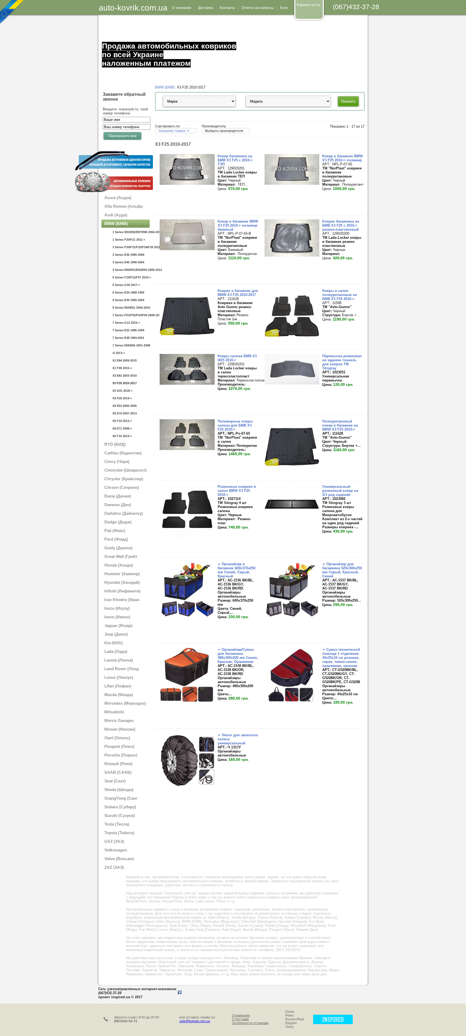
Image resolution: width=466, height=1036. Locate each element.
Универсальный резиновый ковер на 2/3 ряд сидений (340, 491)
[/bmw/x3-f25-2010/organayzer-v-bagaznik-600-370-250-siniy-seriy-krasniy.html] (187, 616)
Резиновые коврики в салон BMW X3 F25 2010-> (237, 491)
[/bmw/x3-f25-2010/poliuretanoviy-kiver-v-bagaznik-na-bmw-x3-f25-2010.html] (292, 473)
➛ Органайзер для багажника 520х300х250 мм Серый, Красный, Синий (342, 570)
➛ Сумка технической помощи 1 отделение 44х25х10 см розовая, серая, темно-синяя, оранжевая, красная (341, 658)
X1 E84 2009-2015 (124, 360)
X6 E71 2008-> (122, 428)
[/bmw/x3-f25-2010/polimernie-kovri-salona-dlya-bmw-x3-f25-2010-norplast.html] (187, 449)
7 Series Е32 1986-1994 (128, 330)
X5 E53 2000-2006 (124, 405)
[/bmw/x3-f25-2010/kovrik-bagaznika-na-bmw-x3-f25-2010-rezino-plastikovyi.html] (292, 255)
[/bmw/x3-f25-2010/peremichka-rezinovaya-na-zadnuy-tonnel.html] (292, 383)
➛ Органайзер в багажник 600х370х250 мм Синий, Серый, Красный (236, 570)
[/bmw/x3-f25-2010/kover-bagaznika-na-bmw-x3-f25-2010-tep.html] (187, 184)
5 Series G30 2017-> (126, 285)
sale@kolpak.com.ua (194, 1021)
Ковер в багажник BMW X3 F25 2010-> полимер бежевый (238, 225)
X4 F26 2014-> (122, 398)
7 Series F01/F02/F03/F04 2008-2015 (131, 315)
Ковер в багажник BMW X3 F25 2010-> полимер (342, 158)
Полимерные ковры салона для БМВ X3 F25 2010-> (235, 425)
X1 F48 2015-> (122, 368)
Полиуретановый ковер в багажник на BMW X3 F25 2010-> (340, 425)
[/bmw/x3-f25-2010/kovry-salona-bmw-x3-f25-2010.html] (187, 383)
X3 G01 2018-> (122, 390)
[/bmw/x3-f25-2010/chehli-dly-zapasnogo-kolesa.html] (187, 787)
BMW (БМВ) (165, 87)
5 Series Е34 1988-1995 (128, 292)
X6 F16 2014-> (122, 436)
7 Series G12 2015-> (126, 322)
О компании (241, 1015)
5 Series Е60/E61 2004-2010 (131, 307)
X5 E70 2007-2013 (124, 413)
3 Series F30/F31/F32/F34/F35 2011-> (131, 247)
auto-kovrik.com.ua (133, 7)
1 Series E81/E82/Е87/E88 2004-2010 (131, 232)
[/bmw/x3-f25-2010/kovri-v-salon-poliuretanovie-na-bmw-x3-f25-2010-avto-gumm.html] (292, 342)
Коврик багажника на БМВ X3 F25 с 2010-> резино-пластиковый (340, 225)
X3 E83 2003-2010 (124, 375)
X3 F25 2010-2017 (124, 383)
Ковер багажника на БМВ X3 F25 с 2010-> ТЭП (235, 160)
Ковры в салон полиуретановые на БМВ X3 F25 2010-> (339, 295)
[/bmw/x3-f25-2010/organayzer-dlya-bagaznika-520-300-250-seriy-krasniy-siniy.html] (292, 616)
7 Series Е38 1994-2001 (128, 337)
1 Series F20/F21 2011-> (128, 239)
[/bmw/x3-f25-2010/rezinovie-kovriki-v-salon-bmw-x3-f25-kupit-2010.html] (187, 538)
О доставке (240, 1019)
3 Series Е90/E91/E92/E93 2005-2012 (131, 269)
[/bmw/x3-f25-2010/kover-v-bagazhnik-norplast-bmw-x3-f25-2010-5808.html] (187, 249)
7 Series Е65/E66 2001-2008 (131, 345)
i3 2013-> (118, 353)
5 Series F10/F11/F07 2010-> (131, 277)
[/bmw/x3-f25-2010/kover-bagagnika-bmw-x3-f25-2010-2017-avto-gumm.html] (187, 342)
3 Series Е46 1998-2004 (128, 262)
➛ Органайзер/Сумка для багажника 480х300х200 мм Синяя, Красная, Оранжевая (238, 656)
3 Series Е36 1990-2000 (128, 254)
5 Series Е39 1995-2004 (128, 300)
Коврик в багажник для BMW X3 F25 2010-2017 (238, 293)
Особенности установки (250, 1023)
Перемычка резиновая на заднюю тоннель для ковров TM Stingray (342, 362)
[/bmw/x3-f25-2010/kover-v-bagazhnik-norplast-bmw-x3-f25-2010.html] (292, 184)
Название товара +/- (174, 131)
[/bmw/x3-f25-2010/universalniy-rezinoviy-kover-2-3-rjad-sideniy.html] (292, 514)
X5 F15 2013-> (122, 420)
